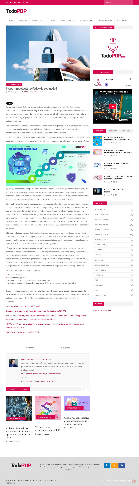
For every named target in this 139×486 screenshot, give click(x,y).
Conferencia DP (101, 225)
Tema (97, 290)
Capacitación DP (102, 215)
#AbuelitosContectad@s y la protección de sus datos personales (76, 420)
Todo (16, 11)
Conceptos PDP (67, 21)
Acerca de (122, 21)
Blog (11, 21)
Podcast (23, 21)
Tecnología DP (101, 285)
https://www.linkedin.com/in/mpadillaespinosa (41, 373)
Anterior (27, 348)
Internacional (101, 245)
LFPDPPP (98, 255)
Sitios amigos (105, 21)
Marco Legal (100, 270)
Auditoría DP (100, 210)
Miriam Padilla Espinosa (28, 92)
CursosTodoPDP (102, 230)
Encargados (100, 240)
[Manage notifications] (134, 481)
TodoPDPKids (100, 295)
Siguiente (68, 348)
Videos (52, 21)
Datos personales (16, 418)
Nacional (99, 275)
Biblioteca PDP (86, 21)
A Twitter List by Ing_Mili (102, 310)
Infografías (38, 21)
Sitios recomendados (48, 480)
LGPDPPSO (99, 260)
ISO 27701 (98, 250)
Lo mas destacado (103, 265)
